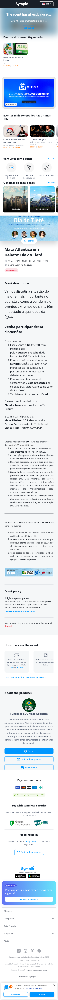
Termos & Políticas (33, 988)
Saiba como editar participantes (20, 611)
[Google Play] (34, 876)
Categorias (9, 918)
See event (29, 28)
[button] (8, 987)
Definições (15, 994)
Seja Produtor (10, 926)
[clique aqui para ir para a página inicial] (22, 4)
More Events (31, 767)
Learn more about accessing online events (25, 677)
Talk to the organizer (31, 759)
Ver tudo (51, 159)
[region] (29, 991)
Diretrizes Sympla (27, 976)
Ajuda (6, 941)
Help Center (31, 841)
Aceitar (42, 994)
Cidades (8, 911)
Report (8, 626)
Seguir (31, 751)
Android (20, 667)
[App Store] (20, 876)
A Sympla (8, 933)
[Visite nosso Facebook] (39, 951)
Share (31, 240)
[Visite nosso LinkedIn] (19, 951)
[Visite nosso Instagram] (25, 951)
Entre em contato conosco (36, 970)
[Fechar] (54, 985)
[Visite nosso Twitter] (32, 951)
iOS (11, 667)
